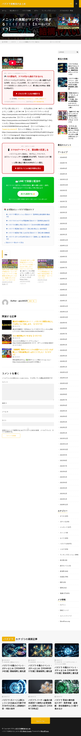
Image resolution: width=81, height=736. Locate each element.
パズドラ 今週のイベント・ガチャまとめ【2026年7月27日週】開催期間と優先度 (66, 670)
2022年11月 (64, 378)
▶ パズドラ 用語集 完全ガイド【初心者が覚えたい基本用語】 (26, 229)
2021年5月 (63, 477)
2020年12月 (64, 504)
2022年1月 (63, 433)
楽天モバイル (64, 566)
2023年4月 (63, 350)
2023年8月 (63, 328)
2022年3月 (63, 422)
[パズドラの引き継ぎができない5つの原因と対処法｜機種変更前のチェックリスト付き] (62, 67)
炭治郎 (62, 571)
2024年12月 (64, 240)
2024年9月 (63, 256)
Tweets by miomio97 (9, 129)
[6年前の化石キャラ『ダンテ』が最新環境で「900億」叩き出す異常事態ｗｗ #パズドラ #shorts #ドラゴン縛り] (62, 97)
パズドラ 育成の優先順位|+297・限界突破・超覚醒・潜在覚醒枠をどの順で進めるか (66, 704)
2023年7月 (63, 334)
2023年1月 (63, 367)
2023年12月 (64, 306)
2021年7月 (63, 466)
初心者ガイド (14, 10)
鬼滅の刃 (63, 593)
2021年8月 (63, 460)
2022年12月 (64, 372)
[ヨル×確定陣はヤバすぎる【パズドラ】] (6, 339)
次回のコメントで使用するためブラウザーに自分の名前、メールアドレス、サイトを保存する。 (28, 431)
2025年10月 (64, 185)
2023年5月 (63, 345)
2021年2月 (63, 493)
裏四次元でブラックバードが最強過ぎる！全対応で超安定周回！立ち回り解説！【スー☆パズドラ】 (45, 273)
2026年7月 (63, 163)
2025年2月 (63, 229)
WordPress (45, 731)
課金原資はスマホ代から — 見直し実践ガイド (32, 98)
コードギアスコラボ (68, 662)
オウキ (62, 516)
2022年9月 (63, 389)
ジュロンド (63, 527)
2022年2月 (63, 427)
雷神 (61, 588)
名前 (4, 403)
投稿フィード (64, 610)
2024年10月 (64, 251)
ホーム (4, 10)
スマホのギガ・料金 (66, 10)
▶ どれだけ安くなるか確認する (28, 94)
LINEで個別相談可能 (38, 101)
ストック (63, 532)
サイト (4, 420)
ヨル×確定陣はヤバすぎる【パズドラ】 (27, 336)
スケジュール (40, 662)
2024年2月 (63, 295)
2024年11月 (64, 245)
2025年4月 (63, 218)
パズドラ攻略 (26, 10)
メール (5, 411)
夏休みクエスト (14, 662)
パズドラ (16, 35)
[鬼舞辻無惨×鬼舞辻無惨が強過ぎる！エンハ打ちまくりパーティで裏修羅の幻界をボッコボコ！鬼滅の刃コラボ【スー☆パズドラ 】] (10, 263)
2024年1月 (63, 301)
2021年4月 (63, 482)
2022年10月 (64, 383)
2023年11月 (64, 312)
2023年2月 (63, 361)
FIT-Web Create (26, 731)
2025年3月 (63, 223)
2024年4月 (63, 284)
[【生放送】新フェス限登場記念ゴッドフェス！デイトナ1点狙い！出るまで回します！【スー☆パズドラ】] (29, 272)
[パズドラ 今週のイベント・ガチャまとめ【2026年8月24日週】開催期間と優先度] (62, 82)
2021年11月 (64, 444)
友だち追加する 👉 (28, 194)
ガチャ (36, 10)
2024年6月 (63, 273)
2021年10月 (64, 449)
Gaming (24, 35)
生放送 (62, 577)
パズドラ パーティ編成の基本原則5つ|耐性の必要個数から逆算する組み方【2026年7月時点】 (40, 704)
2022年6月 (63, 405)
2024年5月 (63, 278)
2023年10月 (64, 317)
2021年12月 (64, 438)
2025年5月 (63, 212)
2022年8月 (63, 394)
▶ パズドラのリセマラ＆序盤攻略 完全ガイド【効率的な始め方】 (28, 220)
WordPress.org (65, 621)
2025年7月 (63, 201)
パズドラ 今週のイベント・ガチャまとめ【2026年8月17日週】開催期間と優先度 (40, 668)
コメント (5, 382)
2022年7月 (63, 400)
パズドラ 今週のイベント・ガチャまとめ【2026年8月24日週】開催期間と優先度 (14, 668)
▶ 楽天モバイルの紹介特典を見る (28, 168)
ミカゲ (62, 549)
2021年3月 (63, 488)
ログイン (63, 605)
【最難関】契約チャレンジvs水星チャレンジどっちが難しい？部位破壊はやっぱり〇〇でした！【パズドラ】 (33, 352)
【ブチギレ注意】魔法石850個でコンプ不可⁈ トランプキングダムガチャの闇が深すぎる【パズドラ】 (73, 132)
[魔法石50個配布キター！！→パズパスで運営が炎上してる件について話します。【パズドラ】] (6, 325)
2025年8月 (63, 196)
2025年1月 (63, 234)
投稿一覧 (31, 301)
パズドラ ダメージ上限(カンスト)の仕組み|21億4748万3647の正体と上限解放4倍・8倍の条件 (14, 704)
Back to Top (41, 721)
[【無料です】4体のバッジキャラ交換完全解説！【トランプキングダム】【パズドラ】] (62, 115)
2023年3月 (63, 356)
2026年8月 (63, 157)
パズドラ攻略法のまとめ (22, 728)
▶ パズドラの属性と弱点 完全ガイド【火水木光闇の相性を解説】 (28, 225)
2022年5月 (63, 411)
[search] (77, 52)
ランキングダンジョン (49, 10)
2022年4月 (63, 416)
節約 (61, 582)
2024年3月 (63, 289)
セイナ (62, 538)
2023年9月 (63, 323)
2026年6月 (63, 168)
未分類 (62, 560)
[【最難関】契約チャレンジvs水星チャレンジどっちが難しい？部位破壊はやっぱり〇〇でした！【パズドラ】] (6, 353)
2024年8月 (63, 262)
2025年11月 (64, 179)
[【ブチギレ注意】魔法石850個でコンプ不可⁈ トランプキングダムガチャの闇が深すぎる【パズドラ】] (62, 130)
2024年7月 (63, 267)
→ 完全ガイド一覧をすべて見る (14, 242)
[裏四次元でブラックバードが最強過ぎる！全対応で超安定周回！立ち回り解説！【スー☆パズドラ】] (45, 263)
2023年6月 (63, 339)
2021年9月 (63, 455)
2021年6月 (63, 471)
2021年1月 (63, 499)
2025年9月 (63, 190)
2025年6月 (63, 207)
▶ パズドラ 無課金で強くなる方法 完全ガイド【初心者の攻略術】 (28, 233)
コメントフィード (66, 616)
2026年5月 (63, 174)
